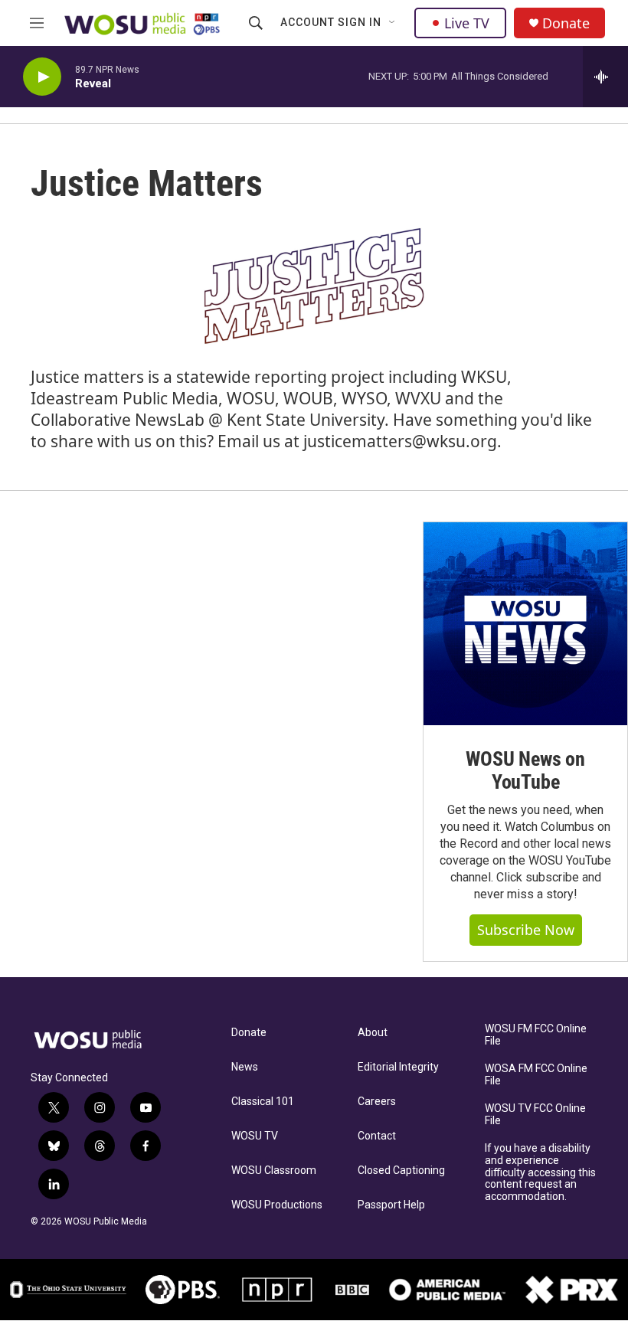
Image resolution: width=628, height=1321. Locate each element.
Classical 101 (262, 1101)
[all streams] (605, 76)
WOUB (308, 398)
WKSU (484, 376)
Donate (566, 23)
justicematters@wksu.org (400, 441)
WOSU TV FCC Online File (535, 1114)
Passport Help (391, 1205)
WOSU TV (254, 1136)
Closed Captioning (401, 1170)
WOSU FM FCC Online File (536, 1035)
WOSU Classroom (273, 1170)
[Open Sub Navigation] (393, 23)
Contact (377, 1136)
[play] (42, 77)
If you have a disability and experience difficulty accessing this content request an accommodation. (540, 1173)
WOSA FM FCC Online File (536, 1075)
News (244, 1067)
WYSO (364, 398)
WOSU (251, 398)
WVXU (418, 398)
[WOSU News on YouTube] (525, 624)
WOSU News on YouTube (525, 770)
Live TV (466, 23)
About (373, 1032)
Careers (377, 1101)
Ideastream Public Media (124, 398)
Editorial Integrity (398, 1067)
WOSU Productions (276, 1205)
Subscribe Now (525, 929)
